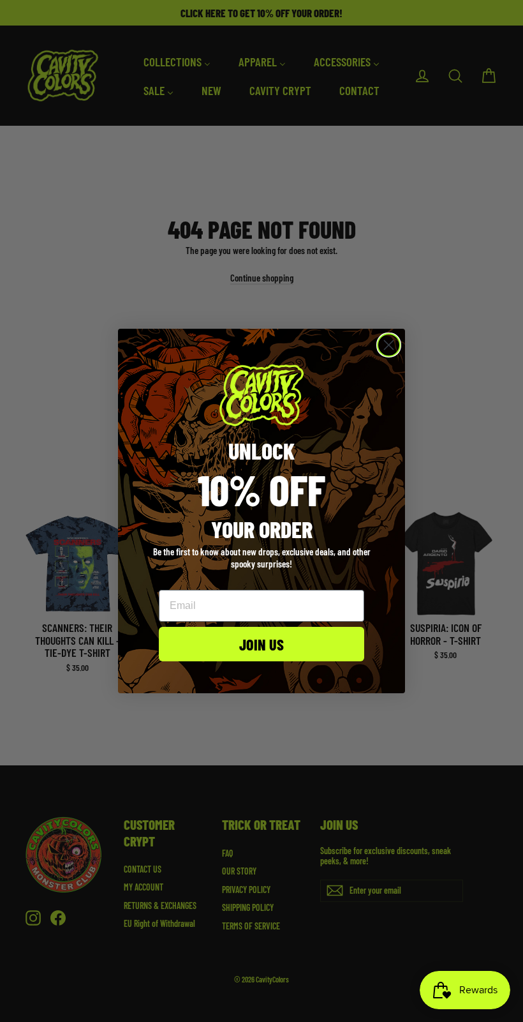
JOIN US (261, 644)
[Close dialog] (389, 345)
